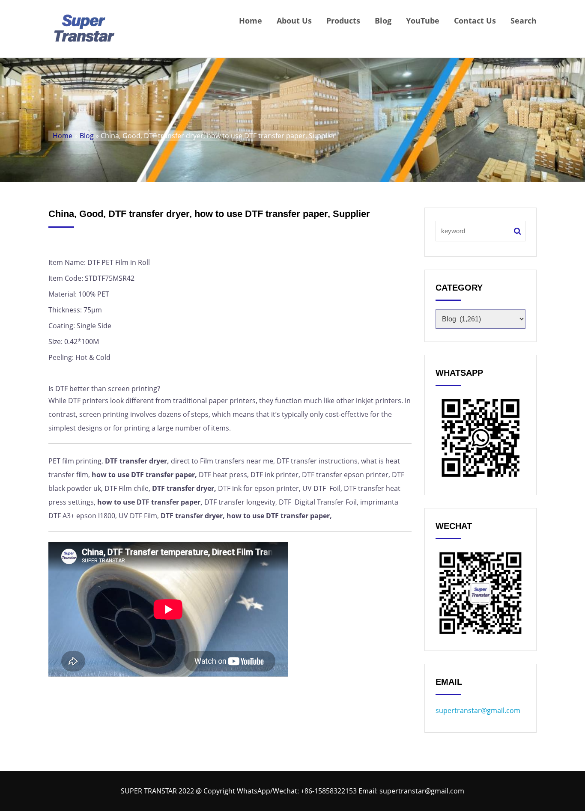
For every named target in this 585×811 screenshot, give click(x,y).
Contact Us (475, 20)
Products (343, 20)
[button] (230, 532)
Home (250, 20)
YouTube (422, 20)
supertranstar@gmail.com (478, 710)
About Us (294, 20)
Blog (383, 20)
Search (523, 20)
